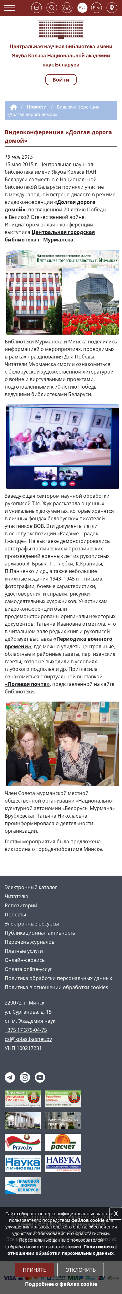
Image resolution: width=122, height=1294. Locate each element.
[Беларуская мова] (96, 7)
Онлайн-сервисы (25, 960)
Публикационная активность (40, 932)
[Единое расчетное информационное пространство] (63, 1141)
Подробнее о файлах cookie (61, 1284)
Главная (12, 107)
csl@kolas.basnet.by (28, 1039)
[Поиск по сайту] (51, 7)
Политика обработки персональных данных (58, 978)
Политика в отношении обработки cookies (56, 987)
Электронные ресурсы (32, 923)
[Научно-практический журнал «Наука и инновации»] (23, 1163)
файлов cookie (87, 1220)
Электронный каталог (31, 887)
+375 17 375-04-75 (26, 1029)
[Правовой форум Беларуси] (23, 1184)
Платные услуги (24, 950)
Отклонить (80, 1269)
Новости (37, 107)
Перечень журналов (29, 941)
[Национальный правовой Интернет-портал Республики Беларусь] (23, 1141)
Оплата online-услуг (28, 969)
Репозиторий (21, 905)
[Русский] (82, 7)
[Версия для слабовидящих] (67, 7)
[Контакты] (111, 7)
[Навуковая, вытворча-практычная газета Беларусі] (63, 1163)
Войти (61, 79)
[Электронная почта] (36, 7)
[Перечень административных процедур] (63, 1119)
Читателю (16, 896)
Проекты (15, 914)
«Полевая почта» (27, 684)
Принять (34, 1269)
